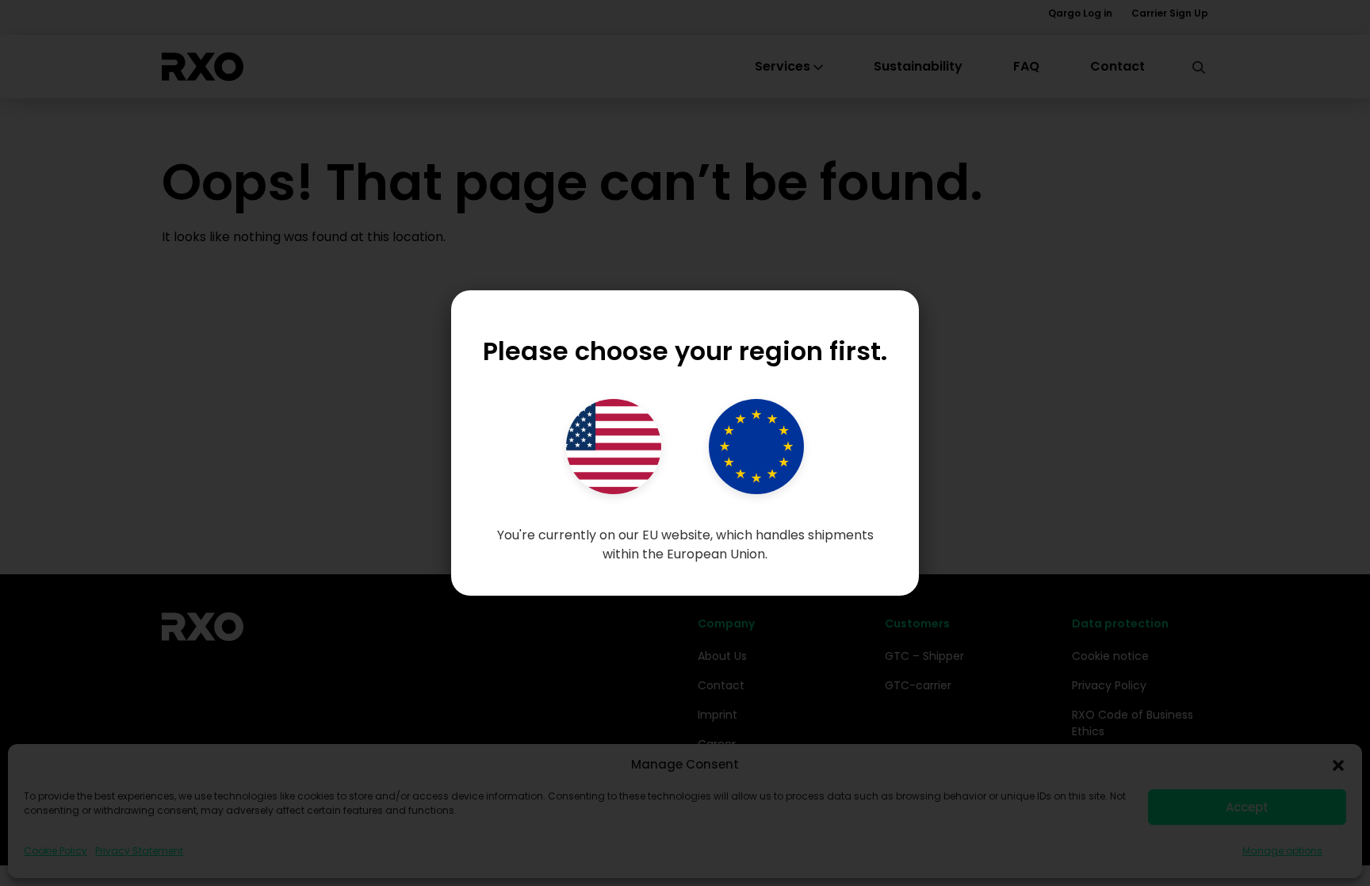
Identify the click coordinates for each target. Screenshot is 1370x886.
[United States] (613, 446)
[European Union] (756, 446)
